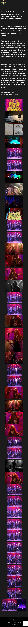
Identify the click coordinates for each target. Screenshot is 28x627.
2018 (12, 93)
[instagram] (18, 620)
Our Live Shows (5, 93)
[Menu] (25, 2)
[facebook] (10, 620)
